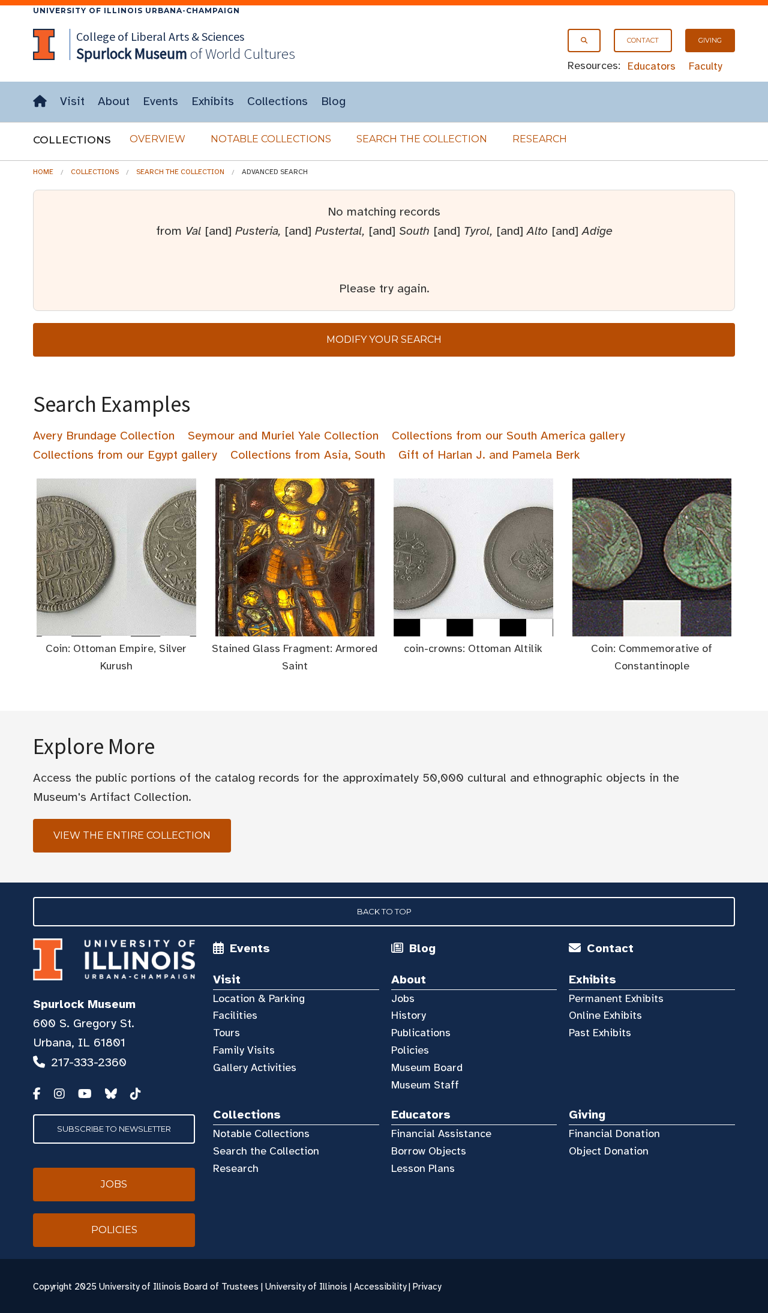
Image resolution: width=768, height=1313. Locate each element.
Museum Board (427, 1067)
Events (160, 101)
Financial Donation (614, 1133)
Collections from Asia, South (307, 454)
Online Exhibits (605, 1015)
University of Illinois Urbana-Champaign (136, 10)
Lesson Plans (423, 1168)
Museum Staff (425, 1084)
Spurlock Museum (84, 1004)
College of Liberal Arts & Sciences (160, 36)
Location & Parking (259, 998)
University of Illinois (306, 1286)
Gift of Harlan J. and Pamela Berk (489, 454)
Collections (277, 101)
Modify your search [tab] (384, 339)
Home (43, 172)
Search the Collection (421, 139)
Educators (652, 66)
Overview (157, 139)
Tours (226, 1032)
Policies (410, 1050)
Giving (710, 40)
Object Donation (609, 1151)
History (408, 1015)
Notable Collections (271, 139)
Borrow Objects (428, 1151)
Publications (421, 1032)
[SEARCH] (584, 40)
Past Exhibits (600, 1032)
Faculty (705, 66)
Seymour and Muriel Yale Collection (283, 435)
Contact (643, 40)
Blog (333, 101)
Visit (72, 101)
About (114, 101)
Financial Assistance (441, 1133)
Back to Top (384, 911)
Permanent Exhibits (616, 998)
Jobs (403, 998)
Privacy (427, 1286)
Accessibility (380, 1286)
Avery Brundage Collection (104, 435)
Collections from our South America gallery (508, 435)
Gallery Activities (254, 1067)
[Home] (40, 102)
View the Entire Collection (132, 835)
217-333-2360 (89, 1062)
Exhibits (212, 101)
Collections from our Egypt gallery (125, 454)
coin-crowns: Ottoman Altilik (473, 648)
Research (539, 139)
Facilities (235, 1015)
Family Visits (244, 1050)
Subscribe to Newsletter (114, 1128)
